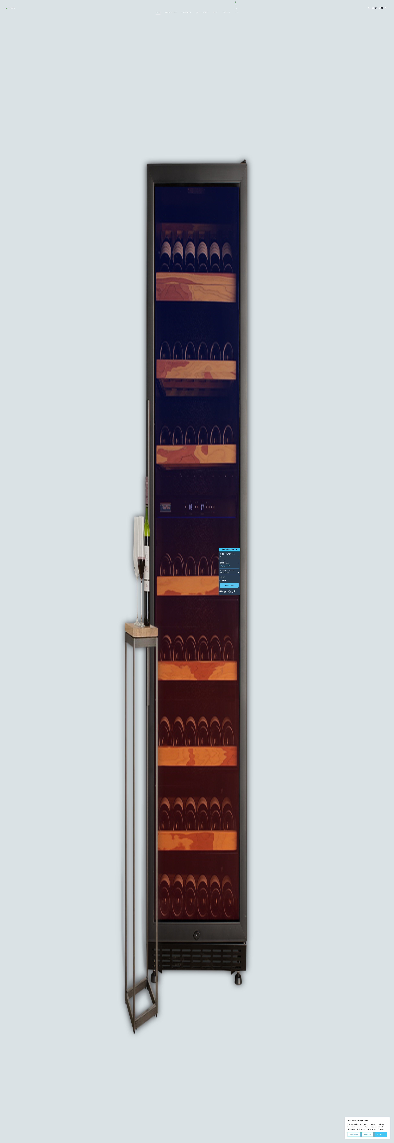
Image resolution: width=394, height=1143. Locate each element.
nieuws (215, 12)
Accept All (380, 1134)
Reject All (367, 1134)
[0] (373, 7)
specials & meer (202, 12)
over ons (226, 12)
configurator (186, 12)
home (158, 12)
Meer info (229, 585)
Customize (354, 1134)
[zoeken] (386, 7)
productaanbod (171, 12)
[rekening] (369, 7)
